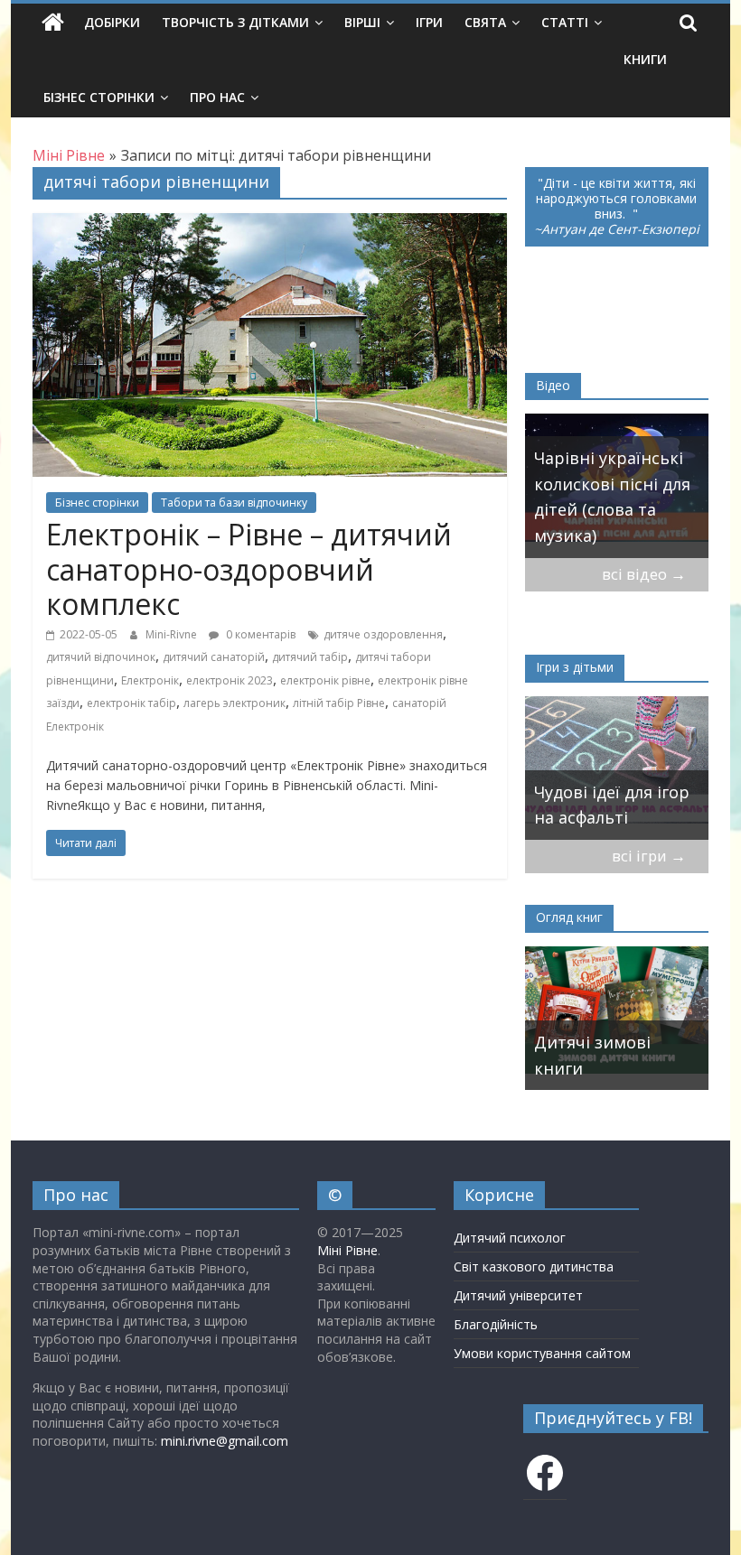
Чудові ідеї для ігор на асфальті (570, 805)
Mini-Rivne (172, 634)
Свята (485, 22)
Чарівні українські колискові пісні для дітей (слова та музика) (560, 496)
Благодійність (496, 1324)
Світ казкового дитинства (534, 1266)
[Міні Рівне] (53, 23)
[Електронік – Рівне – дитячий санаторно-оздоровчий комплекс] (270, 224)
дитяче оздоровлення (383, 634)
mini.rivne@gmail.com (224, 1440)
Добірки (112, 22)
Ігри (429, 22)
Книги (645, 59)
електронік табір (131, 703)
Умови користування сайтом (542, 1353)
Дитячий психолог (510, 1237)
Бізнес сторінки (99, 97)
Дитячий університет (518, 1295)
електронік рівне (325, 680)
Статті (564, 22)
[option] (565, 486)
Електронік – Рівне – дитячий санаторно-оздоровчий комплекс (249, 569)
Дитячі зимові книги (592, 1055)
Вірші (362, 22)
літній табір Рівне (339, 703)
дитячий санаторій (214, 657)
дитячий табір (310, 657)
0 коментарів (259, 634)
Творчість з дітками (235, 22)
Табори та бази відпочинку (234, 502)
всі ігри (649, 855)
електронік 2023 (229, 680)
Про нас (217, 97)
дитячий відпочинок (100, 657)
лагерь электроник (234, 703)
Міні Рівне (347, 1250)
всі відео (644, 573)
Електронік (150, 680)
